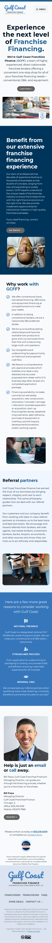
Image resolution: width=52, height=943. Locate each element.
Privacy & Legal (34, 931)
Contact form (35, 835)
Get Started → (15, 230)
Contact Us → (34, 901)
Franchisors (31, 895)
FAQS (44, 895)
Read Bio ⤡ (11, 817)
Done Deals (16, 901)
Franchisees (12, 895)
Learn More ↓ (26, 89)
